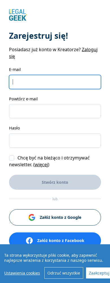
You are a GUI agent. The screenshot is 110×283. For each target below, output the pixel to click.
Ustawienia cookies (22, 273)
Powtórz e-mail (23, 98)
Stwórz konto (55, 182)
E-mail (15, 69)
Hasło (14, 128)
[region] (55, 263)
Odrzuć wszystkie (63, 273)
